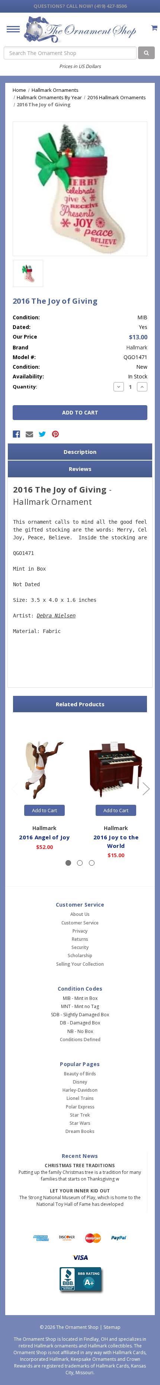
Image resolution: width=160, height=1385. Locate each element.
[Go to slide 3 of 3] (14, 788)
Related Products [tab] (80, 704)
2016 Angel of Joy (44, 837)
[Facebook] (16, 434)
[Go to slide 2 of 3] (145, 788)
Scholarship (80, 955)
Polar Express (80, 1107)
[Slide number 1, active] (68, 863)
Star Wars (80, 1123)
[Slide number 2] (80, 863)
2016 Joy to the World (115, 841)
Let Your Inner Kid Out (80, 1191)
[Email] (29, 434)
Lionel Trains (80, 1098)
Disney (80, 1082)
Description (80, 451)
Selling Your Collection (80, 964)
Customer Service (80, 923)
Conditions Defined (80, 1039)
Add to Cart (44, 810)
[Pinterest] (55, 434)
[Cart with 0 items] (154, 27)
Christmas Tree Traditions (80, 1165)
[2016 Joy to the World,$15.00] (116, 770)
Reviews (80, 468)
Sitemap (112, 1327)
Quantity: (25, 386)
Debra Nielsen (56, 616)
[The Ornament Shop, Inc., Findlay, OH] (80, 1280)
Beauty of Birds (80, 1074)
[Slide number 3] (92, 863)
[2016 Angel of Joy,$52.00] (44, 770)
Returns (80, 939)
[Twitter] (42, 434)
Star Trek (80, 1115)
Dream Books (80, 1131)
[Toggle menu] (10, 29)
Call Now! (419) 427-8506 (80, 6)
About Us (80, 914)
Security (80, 947)
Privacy (80, 931)
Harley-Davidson (80, 1090)
